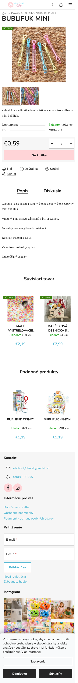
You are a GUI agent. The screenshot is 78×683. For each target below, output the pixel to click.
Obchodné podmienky (18, 513)
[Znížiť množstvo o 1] (52, 143)
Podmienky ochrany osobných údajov (29, 518)
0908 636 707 (23, 477)
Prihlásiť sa (17, 567)
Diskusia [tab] (52, 191)
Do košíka (39, 155)
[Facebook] (8, 487)
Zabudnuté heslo (15, 582)
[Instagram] (17, 487)
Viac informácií (31, 652)
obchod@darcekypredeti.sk (31, 468)
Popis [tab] (22, 191)
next (74, 400)
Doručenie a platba (16, 507)
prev (4, 400)
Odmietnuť (19, 674)
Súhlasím (55, 674)
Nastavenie (37, 661)
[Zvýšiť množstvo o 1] (71, 143)
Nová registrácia (15, 577)
